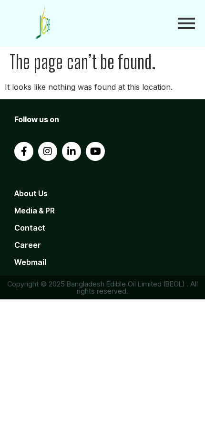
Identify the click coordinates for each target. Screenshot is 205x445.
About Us (31, 193)
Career (27, 245)
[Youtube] (95, 151)
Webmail (30, 262)
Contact (29, 228)
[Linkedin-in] (71, 151)
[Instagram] (47, 151)
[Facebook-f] (23, 151)
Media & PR (34, 210)
